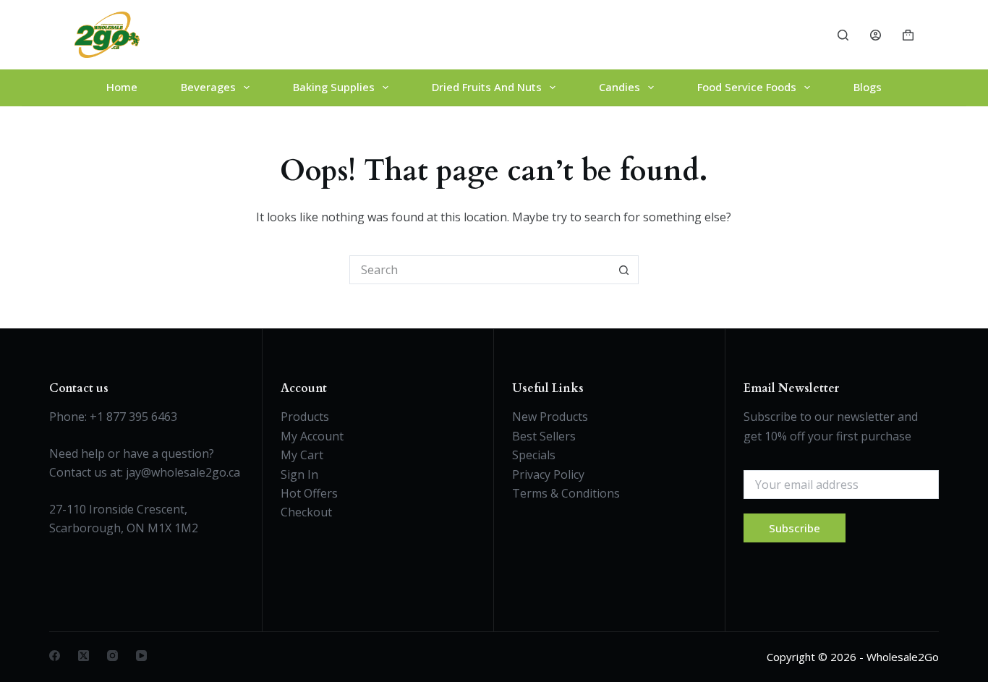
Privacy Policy (548, 474)
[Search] (843, 35)
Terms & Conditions (566, 493)
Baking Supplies (334, 87)
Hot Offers (309, 493)
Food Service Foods (746, 87)
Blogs (867, 87)
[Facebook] (54, 655)
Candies (619, 87)
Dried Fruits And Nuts (487, 87)
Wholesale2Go (902, 656)
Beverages (208, 87)
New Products (550, 417)
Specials (533, 455)
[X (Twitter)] (83, 655)
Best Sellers (544, 436)
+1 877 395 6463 (133, 417)
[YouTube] (141, 655)
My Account (312, 436)
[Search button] (624, 269)
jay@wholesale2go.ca (183, 472)
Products (305, 417)
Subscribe (794, 528)
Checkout (306, 512)
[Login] (875, 35)
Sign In (299, 474)
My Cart (302, 455)
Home (121, 87)
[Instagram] (112, 655)
